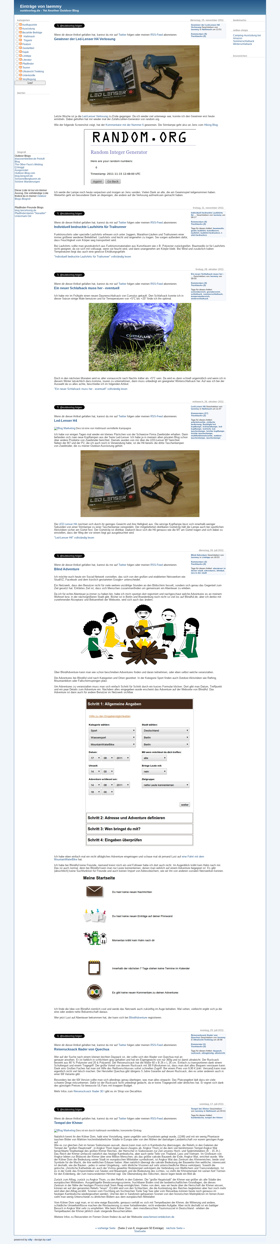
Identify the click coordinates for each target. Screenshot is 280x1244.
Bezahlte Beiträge (32, 32)
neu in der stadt (199, 573)
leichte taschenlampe (202, 433)
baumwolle (218, 228)
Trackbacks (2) (198, 415)
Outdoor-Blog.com (25, 173)
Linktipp (26, 55)
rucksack (195, 1053)
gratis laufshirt (198, 230)
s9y (30, 1239)
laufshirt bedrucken (210, 233)
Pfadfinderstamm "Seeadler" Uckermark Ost (30, 215)
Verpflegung (29, 79)
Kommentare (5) (199, 34)
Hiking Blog (211, 125)
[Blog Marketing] (64, 428)
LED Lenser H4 (68, 524)
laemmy (195, 29)
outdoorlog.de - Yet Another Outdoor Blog (49, 10)
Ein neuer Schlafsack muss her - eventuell (86, 288)
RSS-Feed (156, 34)
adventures (209, 570)
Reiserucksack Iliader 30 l (89, 1091)
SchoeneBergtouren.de (28, 178)
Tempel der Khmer (200, 1109)
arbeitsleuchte (198, 422)
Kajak (25, 52)
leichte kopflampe (215, 431)
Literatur (27, 59)
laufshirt (195, 233)
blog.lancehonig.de (25, 210)
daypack (217, 1051)
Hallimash (29, 36)
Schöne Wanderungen (27, 181)
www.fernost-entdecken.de (158, 1217)
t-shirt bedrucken (206, 234)
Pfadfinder (28, 63)
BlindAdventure (138, 1017)
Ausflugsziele (29, 24)
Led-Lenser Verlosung (95, 116)
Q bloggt (19, 167)
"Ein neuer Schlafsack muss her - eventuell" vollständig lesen (90, 389)
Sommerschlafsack (243, 41)
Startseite (140, 1231)
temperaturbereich (200, 296)
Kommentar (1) (198, 1044)
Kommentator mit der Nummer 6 (125, 125)
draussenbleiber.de (26, 158)
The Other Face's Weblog (29, 164)
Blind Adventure (199, 555)
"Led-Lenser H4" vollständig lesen (74, 537)
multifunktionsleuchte (202, 435)
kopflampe (196, 426)
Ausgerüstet (21, 170)
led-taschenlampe (203, 430)
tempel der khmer (214, 1117)
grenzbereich (213, 292)
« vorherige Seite (105, 1228)
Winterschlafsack (242, 44)
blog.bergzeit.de (24, 176)
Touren (26, 67)
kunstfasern (213, 230)
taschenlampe (213, 438)
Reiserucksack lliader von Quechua (81, 1049)
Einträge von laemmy (40, 6)
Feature (26, 44)
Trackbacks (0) (198, 36)
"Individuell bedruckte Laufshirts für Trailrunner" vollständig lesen (92, 256)
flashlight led (209, 424)
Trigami (28, 40)
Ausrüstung (28, 28)
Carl (48, 1239)
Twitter (122, 34)
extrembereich (198, 292)
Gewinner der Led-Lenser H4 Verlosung (84, 39)
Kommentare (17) (199, 413)
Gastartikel (28, 48)
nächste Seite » (175, 1228)
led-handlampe (210, 426)
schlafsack (196, 294)
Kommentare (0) (199, 222)
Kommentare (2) (199, 562)
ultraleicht (220, 1053)
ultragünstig (208, 1053)
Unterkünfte (28, 75)
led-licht (207, 429)
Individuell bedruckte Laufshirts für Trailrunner (90, 227)
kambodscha (197, 1117)
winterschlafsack (199, 298)
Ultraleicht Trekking (33, 71)
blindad (220, 570)
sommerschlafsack (213, 294)
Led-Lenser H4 (198, 406)
